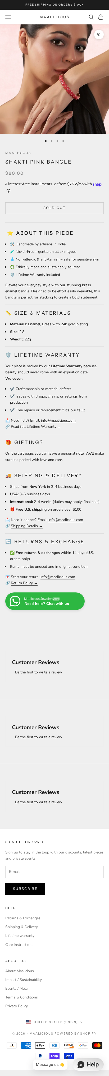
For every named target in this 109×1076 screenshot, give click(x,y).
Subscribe (25, 888)
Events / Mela (16, 988)
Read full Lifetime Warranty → (36, 426)
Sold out (54, 208)
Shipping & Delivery (21, 926)
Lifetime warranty (19, 935)
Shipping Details (24, 525)
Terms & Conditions (21, 997)
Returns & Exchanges (22, 918)
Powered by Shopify (75, 1033)
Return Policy (22, 583)
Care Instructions (19, 944)
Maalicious (18, 153)
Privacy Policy (16, 1006)
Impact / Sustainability (23, 979)
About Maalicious (19, 970)
